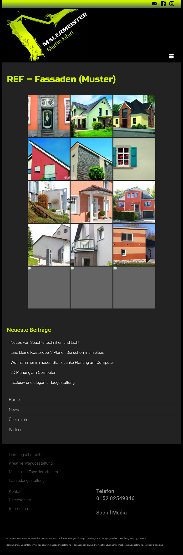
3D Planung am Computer (33, 372)
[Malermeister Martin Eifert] (91, 35)
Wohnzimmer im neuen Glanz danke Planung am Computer (62, 362)
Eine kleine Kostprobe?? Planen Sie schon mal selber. (57, 352)
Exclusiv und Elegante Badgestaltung (42, 382)
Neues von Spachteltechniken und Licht (44, 342)
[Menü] (171, 56)
